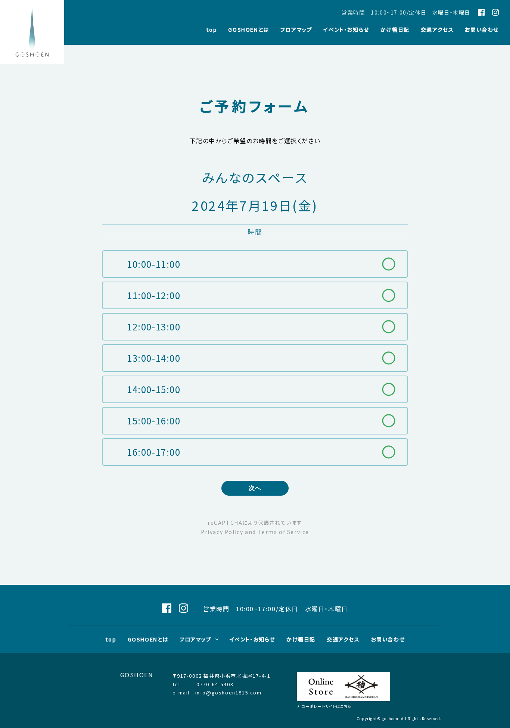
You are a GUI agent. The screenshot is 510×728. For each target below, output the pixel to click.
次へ (255, 488)
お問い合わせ (482, 30)
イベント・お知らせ (346, 30)
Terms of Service (283, 532)
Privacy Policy (222, 532)
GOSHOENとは (248, 30)
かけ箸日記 (395, 30)
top (211, 30)
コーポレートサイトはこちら (326, 706)
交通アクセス (437, 30)
